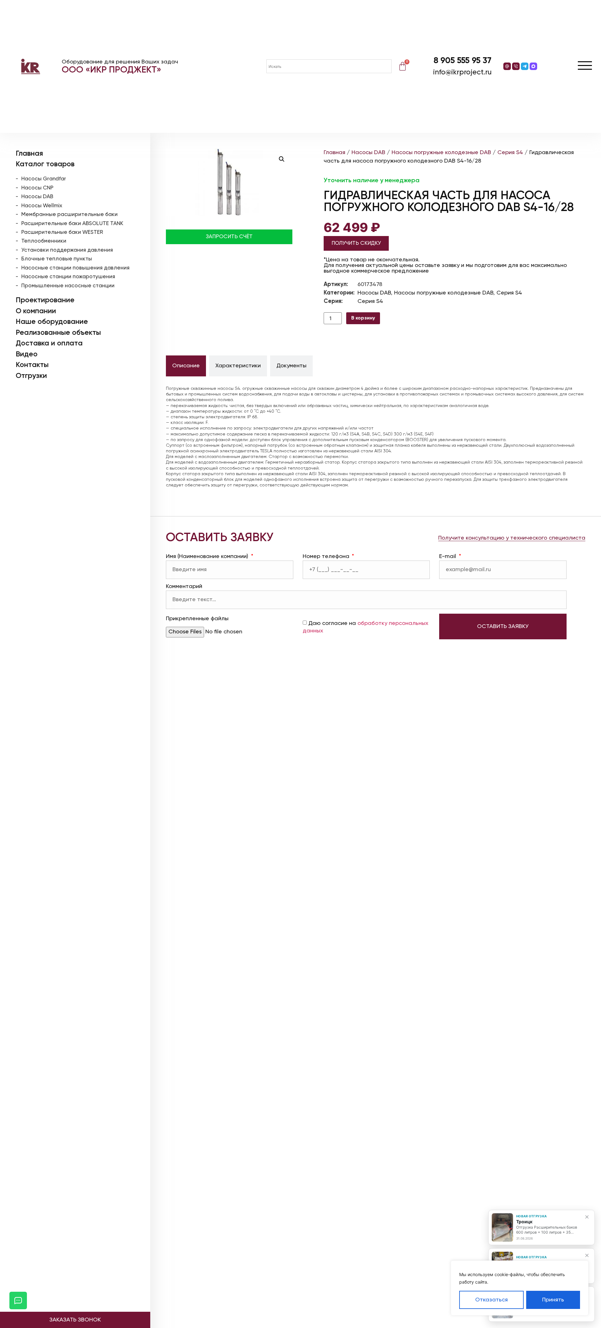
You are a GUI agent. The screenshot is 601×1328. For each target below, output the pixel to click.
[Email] (507, 66)
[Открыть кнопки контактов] (18, 1300)
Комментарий (184, 586)
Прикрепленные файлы (197, 618)
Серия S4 (510, 152)
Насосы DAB (37, 196)
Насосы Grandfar (43, 179)
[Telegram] (524, 66)
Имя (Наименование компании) (208, 556)
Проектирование (45, 300)
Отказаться (491, 1300)
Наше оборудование (52, 321)
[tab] (186, 365)
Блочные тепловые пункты (56, 259)
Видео (27, 354)
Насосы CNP (37, 188)
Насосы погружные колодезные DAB (441, 152)
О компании (36, 311)
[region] (519, 1287)
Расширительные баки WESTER (62, 232)
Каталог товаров (45, 164)
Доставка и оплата (49, 343)
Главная (29, 153)
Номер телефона (327, 556)
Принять (553, 1300)
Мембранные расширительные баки (69, 214)
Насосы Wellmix (41, 206)
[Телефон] (516, 66)
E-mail (448, 556)
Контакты (32, 365)
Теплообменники (43, 241)
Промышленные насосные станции (68, 286)
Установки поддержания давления (67, 250)
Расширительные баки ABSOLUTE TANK (72, 223)
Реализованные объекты (58, 332)
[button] (281, 159)
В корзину (363, 318)
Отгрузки (31, 376)
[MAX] (533, 66)
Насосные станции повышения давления (75, 268)
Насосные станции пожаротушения (68, 276)
